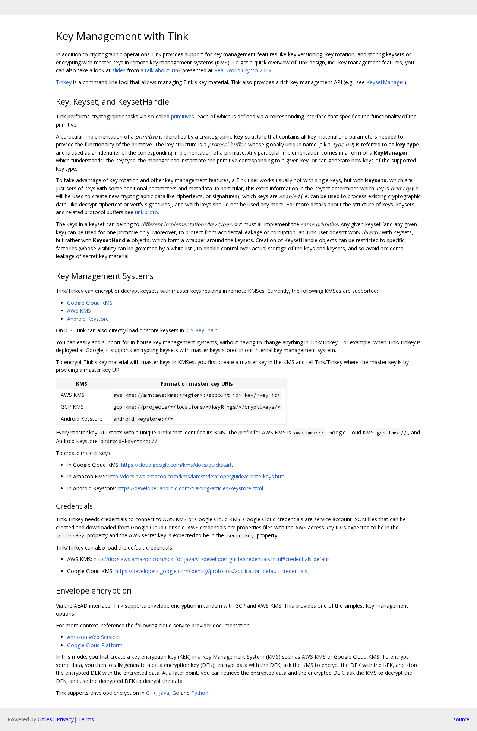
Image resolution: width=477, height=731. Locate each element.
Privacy (65, 719)
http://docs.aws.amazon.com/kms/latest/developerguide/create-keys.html (197, 476)
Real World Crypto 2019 (242, 70)
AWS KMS (79, 310)
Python (199, 692)
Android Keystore (88, 318)
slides (119, 70)
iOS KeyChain (202, 330)
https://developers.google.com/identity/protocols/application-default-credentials (211, 571)
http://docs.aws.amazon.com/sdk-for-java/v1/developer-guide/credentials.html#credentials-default (212, 559)
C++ (151, 692)
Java (164, 692)
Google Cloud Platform (95, 645)
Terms (86, 719)
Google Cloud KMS (90, 302)
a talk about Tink (160, 70)
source (461, 719)
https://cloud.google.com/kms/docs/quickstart (176, 464)
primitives (182, 116)
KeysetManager (385, 82)
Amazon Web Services (94, 636)
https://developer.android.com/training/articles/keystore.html (190, 488)
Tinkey (64, 82)
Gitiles (45, 719)
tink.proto (146, 212)
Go (175, 692)
